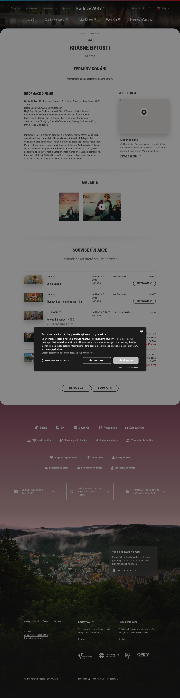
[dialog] (90, 349)
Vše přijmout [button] (125, 360)
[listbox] (141, 331)
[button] (56, 360)
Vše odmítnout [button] (97, 360)
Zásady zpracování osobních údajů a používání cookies (67, 352)
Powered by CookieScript (128, 368)
